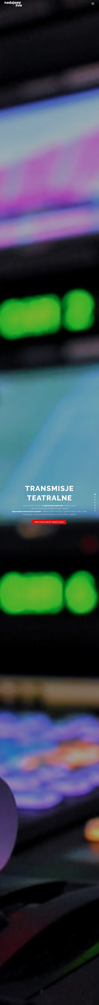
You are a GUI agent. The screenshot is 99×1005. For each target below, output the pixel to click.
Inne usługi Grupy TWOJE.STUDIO (49, 522)
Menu (92, 4)
